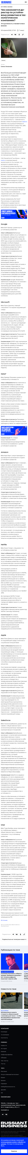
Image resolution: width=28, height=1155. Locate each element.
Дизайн (3, 1089)
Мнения (3, 1051)
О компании (5, 1034)
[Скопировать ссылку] (22, 34)
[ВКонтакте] (6, 1114)
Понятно (14, 1151)
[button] (25, 2)
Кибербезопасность (8, 1086)
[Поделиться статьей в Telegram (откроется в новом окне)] (11, 34)
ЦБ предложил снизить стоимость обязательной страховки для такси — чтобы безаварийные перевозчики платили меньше (11, 1016)
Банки (3, 1077)
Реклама (4, 1071)
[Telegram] (2, 1114)
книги (3, 160)
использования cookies (9, 1142)
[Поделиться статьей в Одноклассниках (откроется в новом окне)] (19, 34)
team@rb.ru (5, 1110)
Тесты (3, 1063)
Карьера (4, 1083)
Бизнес (10, 6)
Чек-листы (4, 1060)
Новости (4, 1045)
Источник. (4, 920)
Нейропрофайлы (6, 1054)
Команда (4, 1031)
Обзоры (3, 1057)
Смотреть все (5, 1096)
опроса (24, 121)
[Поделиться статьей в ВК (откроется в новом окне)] (15, 34)
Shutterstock (5, 926)
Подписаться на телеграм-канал (13, 939)
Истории (4, 6)
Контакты (4, 1037)
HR (2, 1092)
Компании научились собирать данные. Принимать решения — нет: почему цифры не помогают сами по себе (11, 976)
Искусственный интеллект (10, 1074)
